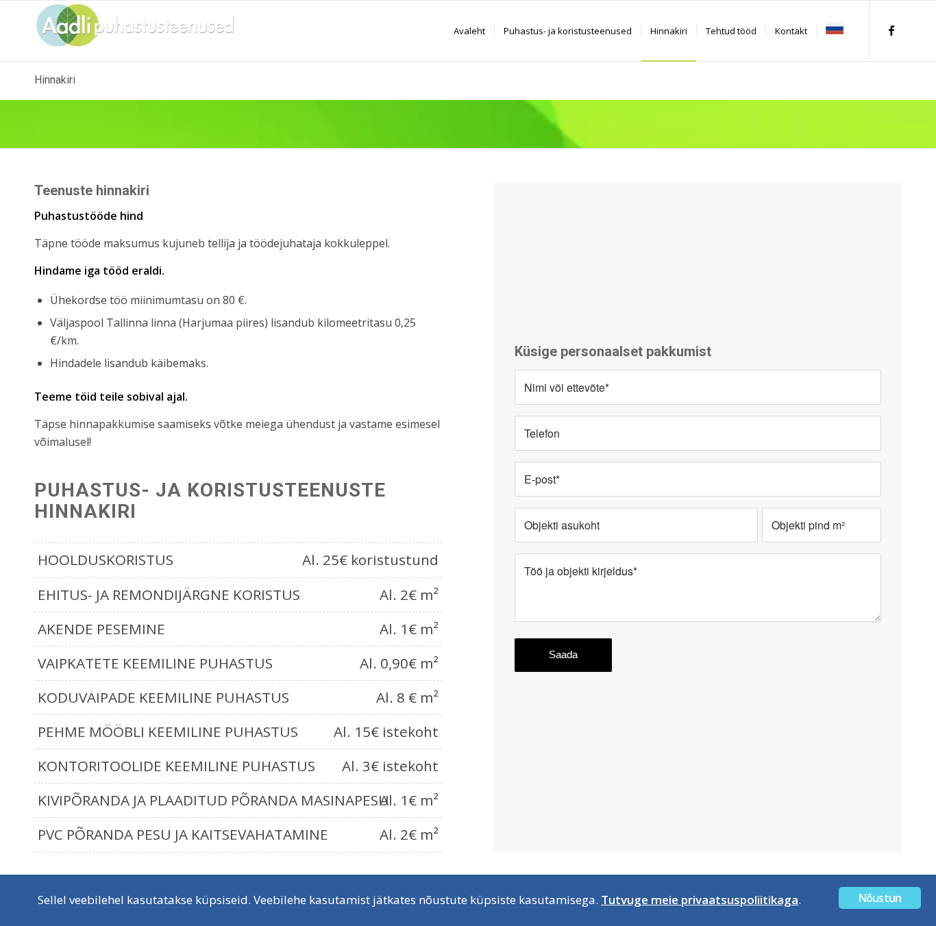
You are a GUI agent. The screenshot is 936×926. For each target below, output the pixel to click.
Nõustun (880, 897)
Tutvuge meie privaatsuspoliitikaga (699, 900)
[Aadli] (137, 31)
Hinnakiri (54, 79)
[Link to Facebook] (891, 30)
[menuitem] (469, 31)
